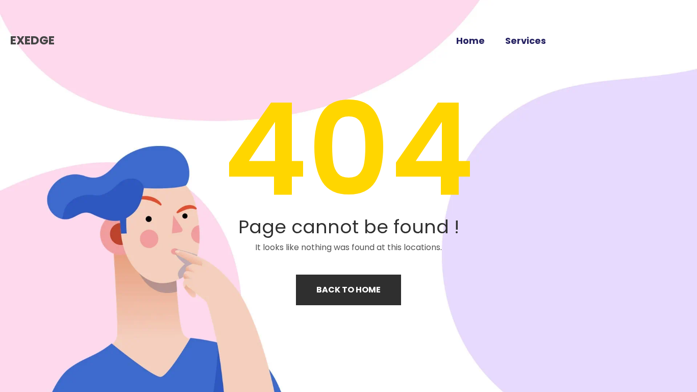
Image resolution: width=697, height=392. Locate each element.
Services (525, 40)
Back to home (348, 290)
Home (470, 40)
